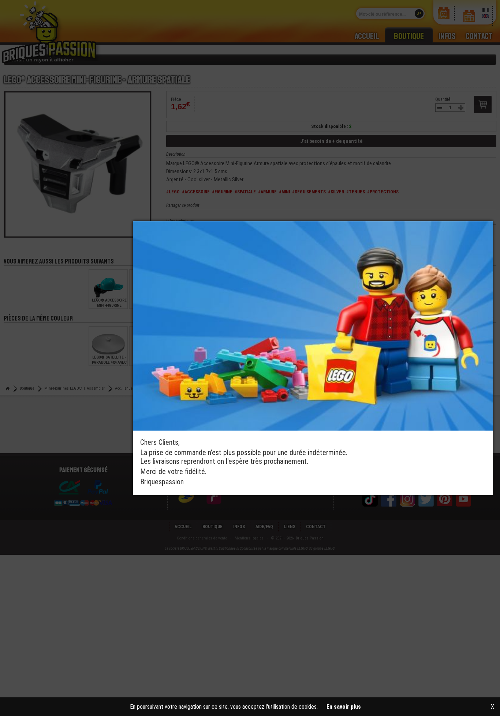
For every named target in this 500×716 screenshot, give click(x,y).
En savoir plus (344, 706)
